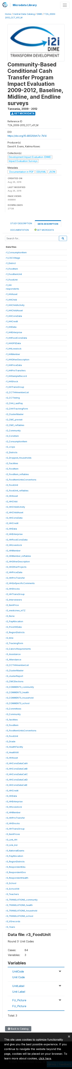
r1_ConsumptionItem (16, 252)
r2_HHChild (11, 501)
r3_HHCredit (12, 790)
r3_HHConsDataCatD (17, 779)
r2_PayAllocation (14, 621)
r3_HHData (11, 796)
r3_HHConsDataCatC (17, 774)
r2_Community (13, 430)
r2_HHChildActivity (15, 506)
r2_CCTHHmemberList (17, 392)
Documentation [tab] (19, 230)
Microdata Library (25, 5)
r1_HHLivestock (13, 348)
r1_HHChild (11, 299)
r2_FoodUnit (12, 485)
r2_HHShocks (13, 588)
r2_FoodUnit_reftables (17, 490)
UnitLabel (18, 986)
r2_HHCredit (12, 523)
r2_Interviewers (14, 599)
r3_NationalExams (15, 850)
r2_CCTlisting (13, 397)
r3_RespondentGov (16, 872)
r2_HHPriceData (14, 572)
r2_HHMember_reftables (18, 556)
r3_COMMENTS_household (19, 697)
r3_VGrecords (13, 921)
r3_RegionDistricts (15, 861)
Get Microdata (24, 113)
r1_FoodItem (12, 268)
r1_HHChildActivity (15, 305)
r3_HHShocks (13, 823)
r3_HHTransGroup (15, 828)
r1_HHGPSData (13, 343)
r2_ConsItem (12, 436)
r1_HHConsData (14, 316)
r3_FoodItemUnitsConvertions (21, 730)
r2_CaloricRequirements (18, 648)
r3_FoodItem (12, 725)
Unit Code (18, 977)
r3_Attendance (13, 659)
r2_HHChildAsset (14, 512)
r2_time (9, 637)
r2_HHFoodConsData (16, 539)
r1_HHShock (12, 381)
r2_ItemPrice (12, 605)
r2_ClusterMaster (15, 414)
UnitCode (18, 971)
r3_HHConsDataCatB (16, 768)
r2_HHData (11, 528)
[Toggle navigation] (64, 5)
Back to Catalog (19, 1028)
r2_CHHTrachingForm (17, 408)
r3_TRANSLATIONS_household (21, 910)
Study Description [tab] (21, 223)
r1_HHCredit (12, 321)
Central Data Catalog (24, 14)
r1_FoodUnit (12, 279)
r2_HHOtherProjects (16, 567)
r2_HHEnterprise (14, 534)
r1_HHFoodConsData (16, 337)
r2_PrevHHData (14, 627)
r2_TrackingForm (14, 643)
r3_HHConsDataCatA (17, 763)
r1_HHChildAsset (14, 310)
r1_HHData (11, 327)
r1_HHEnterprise (14, 332)
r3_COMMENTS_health (17, 692)
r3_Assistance (13, 654)
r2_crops (10, 446)
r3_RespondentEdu (15, 867)
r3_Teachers (12, 894)
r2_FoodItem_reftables (17, 474)
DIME (39, 14)
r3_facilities (12, 719)
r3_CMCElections (14, 681)
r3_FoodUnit (12, 736)
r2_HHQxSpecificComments (20, 583)
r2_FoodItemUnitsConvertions (21, 479)
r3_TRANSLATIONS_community (22, 899)
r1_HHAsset (11, 294)
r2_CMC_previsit (14, 419)
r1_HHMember (13, 354)
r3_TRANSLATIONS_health (19, 905)
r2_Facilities (12, 463)
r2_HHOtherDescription (18, 561)
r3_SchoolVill (12, 888)
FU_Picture (19, 1000)
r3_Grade (10, 741)
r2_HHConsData (14, 517)
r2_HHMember (13, 550)
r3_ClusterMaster (15, 670)
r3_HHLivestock (14, 806)
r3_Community (13, 714)
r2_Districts (11, 452)
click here (45, 1058)
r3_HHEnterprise (14, 801)
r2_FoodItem (12, 468)
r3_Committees (13, 708)
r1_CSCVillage (13, 257)
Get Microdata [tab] (45, 230)
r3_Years (10, 927)
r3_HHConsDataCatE (16, 785)
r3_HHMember (13, 812)
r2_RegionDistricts (15, 632)
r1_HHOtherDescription (17, 359)
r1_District (11, 263)
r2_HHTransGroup (15, 594)
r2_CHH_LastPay (14, 403)
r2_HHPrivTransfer (15, 577)
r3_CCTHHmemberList (17, 665)
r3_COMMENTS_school (17, 703)
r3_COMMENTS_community (20, 687)
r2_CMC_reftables (15, 425)
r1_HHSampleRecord (16, 376)
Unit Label (18, 991)
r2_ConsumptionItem (16, 441)
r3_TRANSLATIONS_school (19, 916)
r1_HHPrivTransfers (16, 370)
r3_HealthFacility (14, 746)
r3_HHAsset (12, 757)
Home (8, 14)
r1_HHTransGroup (15, 387)
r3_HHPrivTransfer (15, 817)
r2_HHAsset (12, 496)
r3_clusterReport (14, 676)
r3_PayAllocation (14, 856)
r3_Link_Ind (11, 845)
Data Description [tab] (48, 224)
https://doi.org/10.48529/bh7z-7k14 (27, 135)
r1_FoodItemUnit (14, 274)
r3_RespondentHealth (17, 877)
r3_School (11, 883)
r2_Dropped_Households (18, 457)
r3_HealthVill (12, 752)
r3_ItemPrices (13, 834)
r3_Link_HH (11, 839)
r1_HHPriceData (14, 365)
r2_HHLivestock (14, 545)
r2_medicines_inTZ (15, 610)
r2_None (10, 616)
